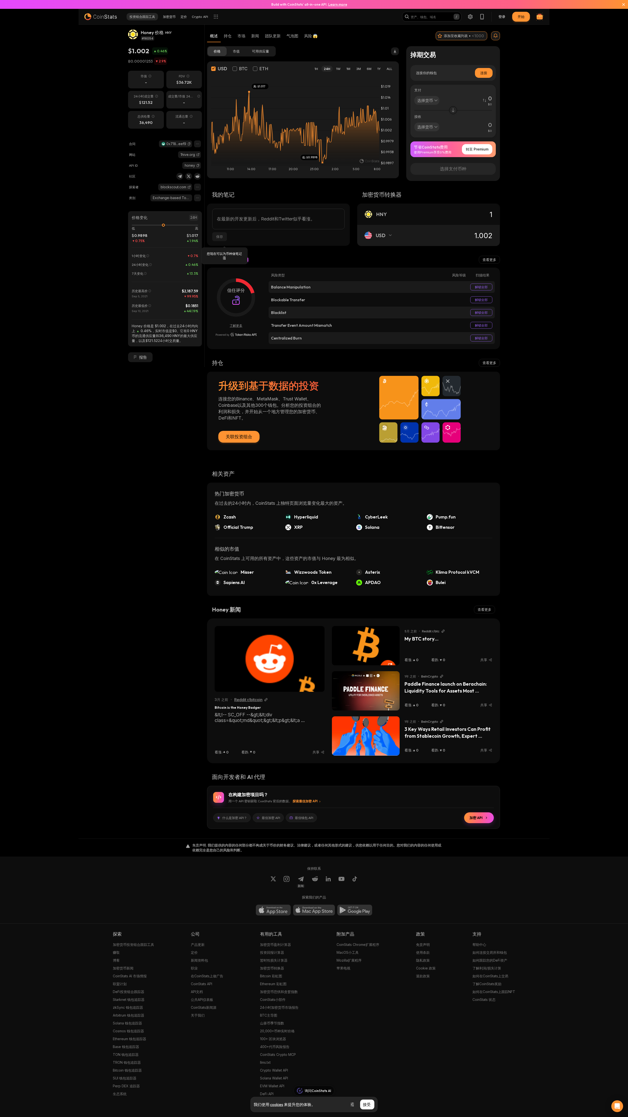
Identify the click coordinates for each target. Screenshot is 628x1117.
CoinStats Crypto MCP (278, 1054)
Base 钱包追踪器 (126, 1047)
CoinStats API (201, 984)
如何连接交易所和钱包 (489, 952)
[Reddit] (197, 176)
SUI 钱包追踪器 (124, 1078)
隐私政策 (423, 960)
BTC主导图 (268, 1015)
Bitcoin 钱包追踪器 (127, 1070)
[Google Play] (354, 910)
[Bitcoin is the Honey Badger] (270, 659)
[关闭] (621, 4)
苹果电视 (343, 968)
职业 (194, 968)
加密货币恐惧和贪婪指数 (279, 992)
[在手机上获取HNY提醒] (495, 35)
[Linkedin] (328, 882)
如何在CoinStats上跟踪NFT (493, 992)
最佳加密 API (271, 818)
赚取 (116, 952)
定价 (194, 952)
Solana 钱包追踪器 (127, 1023)
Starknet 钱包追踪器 (128, 999)
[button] (189, 144)
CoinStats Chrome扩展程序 (358, 944)
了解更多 (236, 325)
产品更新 (198, 944)
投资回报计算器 (272, 952)
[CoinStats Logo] (100, 16)
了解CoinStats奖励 (486, 984)
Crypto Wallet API (274, 1070)
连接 (483, 73)
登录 (501, 16)
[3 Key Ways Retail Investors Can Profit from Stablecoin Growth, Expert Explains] (366, 736)
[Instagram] (286, 882)
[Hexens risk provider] (236, 334)
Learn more (337, 4)
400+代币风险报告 (274, 1047)
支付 (417, 90)
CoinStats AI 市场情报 (130, 976)
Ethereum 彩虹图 (273, 984)
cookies (276, 1104)
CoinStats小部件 (273, 999)
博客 (116, 960)
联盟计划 (120, 984)
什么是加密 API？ (234, 818)
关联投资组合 (239, 436)
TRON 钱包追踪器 (127, 1062)
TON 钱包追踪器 (126, 1054)
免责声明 (423, 944)
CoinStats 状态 (484, 999)
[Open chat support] (617, 1106)
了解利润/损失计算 (486, 968)
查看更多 (489, 260)
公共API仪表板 (202, 999)
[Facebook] (355, 882)
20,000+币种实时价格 (277, 1031)
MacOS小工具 (348, 952)
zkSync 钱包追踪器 (128, 1007)
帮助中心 (479, 944)
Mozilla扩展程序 (349, 960)
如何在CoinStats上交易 (490, 976)
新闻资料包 (199, 960)
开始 (521, 16)
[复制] (189, 144)
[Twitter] (188, 176)
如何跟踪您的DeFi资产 (489, 960)
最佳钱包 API (304, 818)
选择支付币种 (453, 168)
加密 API (476, 818)
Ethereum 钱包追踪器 (129, 1039)
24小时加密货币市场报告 (279, 1007)
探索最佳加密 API (305, 801)
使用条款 (423, 952)
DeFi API (267, 1094)
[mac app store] (314, 910)
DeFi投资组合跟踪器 (128, 992)
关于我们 (198, 1015)
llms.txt (265, 1062)
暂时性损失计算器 (274, 960)
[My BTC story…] (366, 645)
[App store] (273, 910)
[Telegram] (179, 176)
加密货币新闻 (123, 968)
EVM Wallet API (272, 1086)
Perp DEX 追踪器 (126, 1086)
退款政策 (423, 976)
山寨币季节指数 (272, 1023)
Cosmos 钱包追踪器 (128, 1031)
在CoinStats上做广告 (207, 976)
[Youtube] (341, 882)
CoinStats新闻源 (203, 1007)
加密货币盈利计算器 (275, 944)
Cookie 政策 (426, 968)
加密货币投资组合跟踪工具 (133, 944)
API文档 (197, 992)
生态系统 (120, 1094)
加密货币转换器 (272, 968)
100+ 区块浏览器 (273, 1039)
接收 (417, 116)
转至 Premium (477, 149)
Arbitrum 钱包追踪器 (128, 1015)
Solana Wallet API (274, 1078)
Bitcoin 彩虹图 (271, 976)
